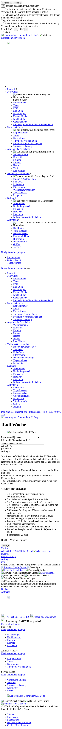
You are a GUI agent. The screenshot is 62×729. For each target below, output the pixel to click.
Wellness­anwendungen (24, 357)
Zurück (4, 548)
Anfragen (5, 592)
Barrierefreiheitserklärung (19, 722)
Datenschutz (13, 719)
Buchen (5, 589)
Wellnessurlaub (20, 325)
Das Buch (18, 286)
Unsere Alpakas (20, 292)
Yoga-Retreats (20, 390)
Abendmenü (19, 368)
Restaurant (18, 379)
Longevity (18, 363)
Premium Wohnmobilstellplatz (27, 316)
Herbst (16, 336)
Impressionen (19, 278)
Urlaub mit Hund (21, 395)
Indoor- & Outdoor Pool (24, 346)
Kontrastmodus (49, 9)
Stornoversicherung (22, 319)
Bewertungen (19, 289)
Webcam (11, 682)
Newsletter (12, 688)
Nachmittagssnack (22, 371)
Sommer (17, 333)
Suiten (16, 308)
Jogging (17, 406)
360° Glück (12, 276)
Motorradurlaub (20, 393)
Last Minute (19, 341)
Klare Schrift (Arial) (49, 23)
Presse (10, 690)
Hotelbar (17, 376)
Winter (16, 338)
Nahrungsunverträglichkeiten (27, 382)
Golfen (16, 404)
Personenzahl (7, 437)
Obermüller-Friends (16, 679)
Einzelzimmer (19, 311)
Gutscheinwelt (20, 297)
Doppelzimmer (20, 306)
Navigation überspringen (13, 37)
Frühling (17, 330)
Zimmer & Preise (15, 303)
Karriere (11, 642)
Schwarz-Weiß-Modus (12, 17)
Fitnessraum (19, 355)
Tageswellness (20, 360)
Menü (7, 32)
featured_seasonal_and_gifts (19, 412)
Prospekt (11, 640)
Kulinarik (11, 365)
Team (16, 281)
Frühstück (18, 374)
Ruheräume (18, 352)
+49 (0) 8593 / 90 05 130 (18, 617)
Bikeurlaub (18, 398)
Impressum (12, 717)
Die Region (18, 387)
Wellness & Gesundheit (18, 344)
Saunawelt (18, 349)
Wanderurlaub (20, 401)
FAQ (15, 284)
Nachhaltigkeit (20, 295)
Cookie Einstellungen (17, 725)
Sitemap (11, 714)
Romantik (18, 327)
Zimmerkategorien (15, 440)
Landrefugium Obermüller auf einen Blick (33, 300)
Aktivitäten (12, 385)
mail (3, 412)
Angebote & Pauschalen (18, 322)
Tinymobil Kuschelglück (25, 314)
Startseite (11, 273)
